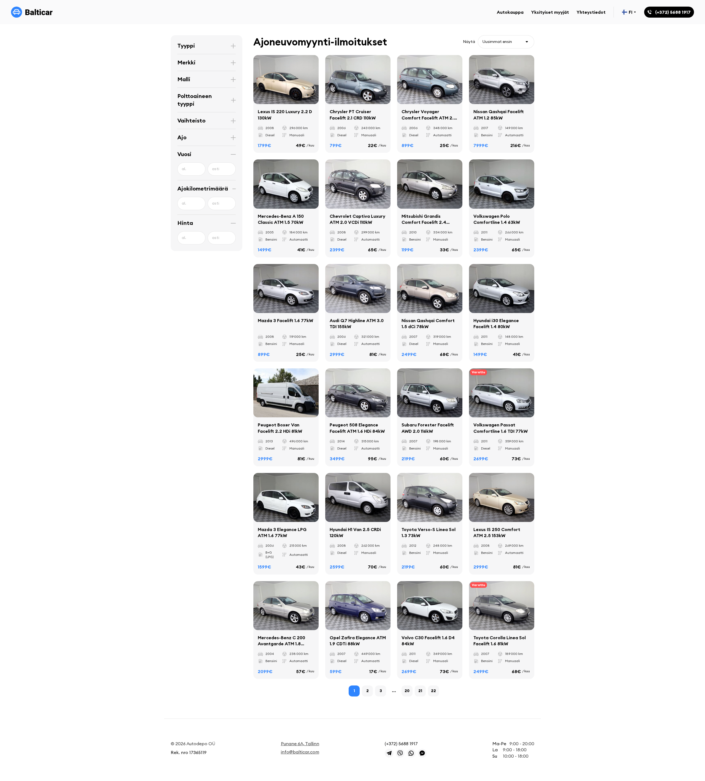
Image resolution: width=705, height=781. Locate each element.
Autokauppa (510, 12)
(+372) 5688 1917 (401, 743)
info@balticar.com (300, 752)
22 (433, 690)
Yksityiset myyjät (550, 12)
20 (407, 690)
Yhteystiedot (591, 12)
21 (420, 690)
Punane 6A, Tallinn (300, 743)
